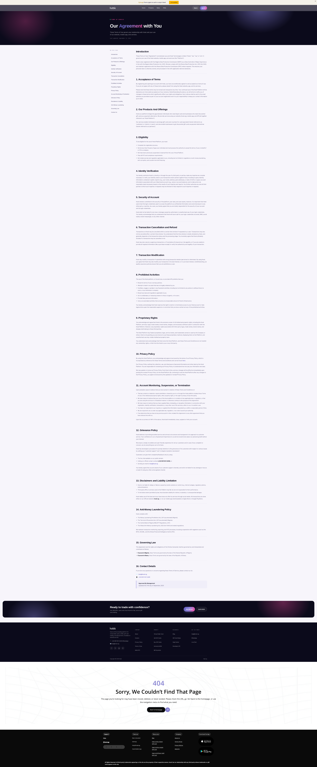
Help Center (176, 642)
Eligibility (113, 65)
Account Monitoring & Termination (120, 94)
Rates (158, 8)
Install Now (174, 2)
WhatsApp (194, 638)
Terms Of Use (178, 741)
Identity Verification (116, 69)
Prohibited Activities (116, 83)
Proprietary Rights (116, 87)
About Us (177, 738)
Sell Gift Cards (157, 638)
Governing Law (115, 108)
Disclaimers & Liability (117, 101)
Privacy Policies (179, 745)
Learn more (201, 609)
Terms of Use (138, 646)
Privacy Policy (115, 90)
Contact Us (114, 112)
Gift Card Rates (177, 638)
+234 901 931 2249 (144, 577)
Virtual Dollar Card (158, 634)
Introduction (114, 54)
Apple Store (204, 741)
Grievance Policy (115, 97)
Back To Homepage (156, 710)
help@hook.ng (153, 463)
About (136, 634)
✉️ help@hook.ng (114, 643)
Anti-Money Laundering (117, 105)
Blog (174, 634)
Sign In (195, 8)
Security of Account (116, 72)
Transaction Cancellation (117, 76)
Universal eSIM (158, 646)
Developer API (176, 646)
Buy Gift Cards (158, 642)
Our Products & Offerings (118, 61)
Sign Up (203, 8)
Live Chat (194, 642)
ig (119, 648)
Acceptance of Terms (117, 58)
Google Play (206, 751)
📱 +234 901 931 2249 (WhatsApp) (119, 641)
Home (143, 8)
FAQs (164, 8)
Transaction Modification (117, 79)
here (184, 360)
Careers (137, 638)
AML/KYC (137, 650)
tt (122, 648)
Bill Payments (157, 650)
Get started (189, 609)
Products (151, 8)
